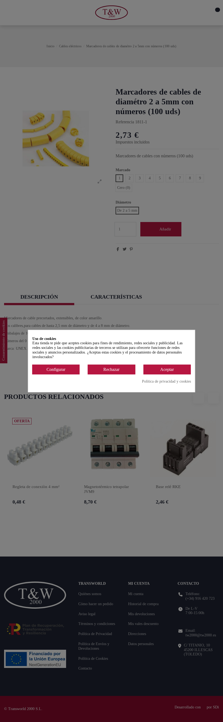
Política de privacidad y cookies (166, 381)
